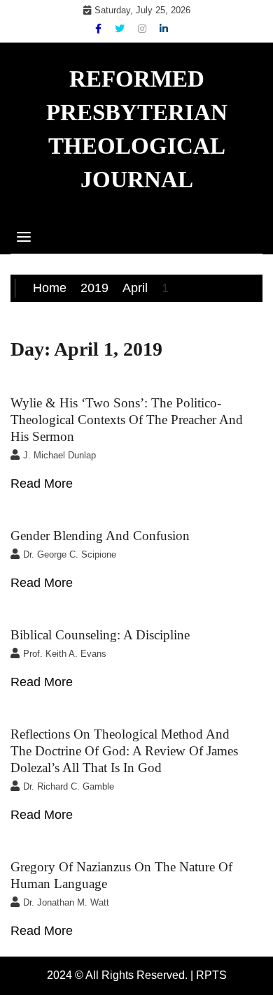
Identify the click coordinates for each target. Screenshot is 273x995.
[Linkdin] (164, 28)
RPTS (211, 975)
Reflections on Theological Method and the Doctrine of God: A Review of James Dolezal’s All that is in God (124, 751)
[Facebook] (99, 28)
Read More (41, 484)
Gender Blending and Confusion (100, 535)
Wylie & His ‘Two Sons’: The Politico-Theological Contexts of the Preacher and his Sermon (126, 419)
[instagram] (143, 28)
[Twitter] (121, 28)
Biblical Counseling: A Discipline (100, 634)
